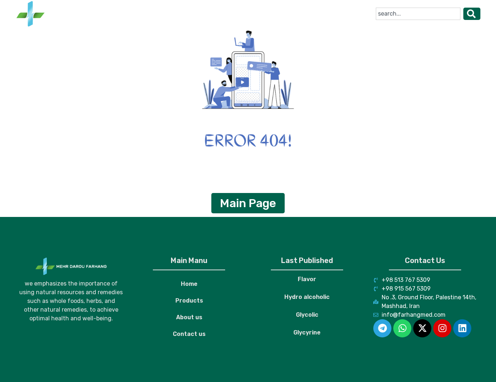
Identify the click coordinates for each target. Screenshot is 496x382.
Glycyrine (307, 332)
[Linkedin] (462, 328)
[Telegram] (382, 328)
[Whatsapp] (402, 328)
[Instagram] (442, 328)
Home (143, 13)
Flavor (307, 279)
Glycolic (307, 314)
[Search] (471, 14)
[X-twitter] (422, 328)
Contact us (265, 13)
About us (221, 13)
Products (180, 13)
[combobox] (418, 14)
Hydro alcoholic (307, 296)
